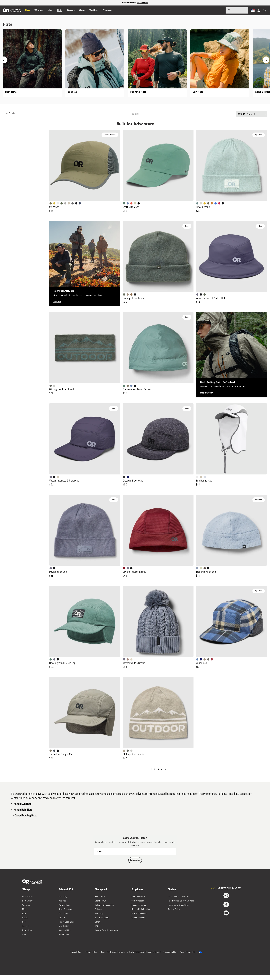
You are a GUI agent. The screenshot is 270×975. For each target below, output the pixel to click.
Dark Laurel (124, 294)
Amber (204, 203)
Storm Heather (124, 477)
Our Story (63, 897)
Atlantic (54, 751)
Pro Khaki (135, 203)
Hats (13, 113)
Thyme (197, 203)
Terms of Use (75, 952)
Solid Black (139, 203)
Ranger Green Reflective (51, 203)
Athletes (62, 901)
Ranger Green (208, 203)
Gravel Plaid (208, 659)
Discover (107, 10)
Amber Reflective (54, 203)
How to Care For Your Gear (106, 931)
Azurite (215, 203)
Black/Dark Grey (76, 203)
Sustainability (65, 931)
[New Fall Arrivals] (84, 256)
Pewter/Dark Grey (65, 203)
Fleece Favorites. (129, 3)
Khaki (201, 477)
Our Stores (63, 914)
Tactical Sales (174, 909)
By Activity (27, 931)
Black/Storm (54, 386)
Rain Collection (138, 897)
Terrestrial (128, 659)
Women (38, 10)
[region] (135, 2)
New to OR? (64, 926)
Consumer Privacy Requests (113, 952)
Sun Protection (137, 901)
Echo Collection (138, 918)
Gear (24, 922)
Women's (26, 905)
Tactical (25, 926)
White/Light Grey (58, 203)
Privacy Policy (91, 952)
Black (223, 203)
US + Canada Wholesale (178, 897)
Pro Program (64, 935)
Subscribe (135, 860)
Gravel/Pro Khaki (58, 477)
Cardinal (131, 203)
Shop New (57, 302)
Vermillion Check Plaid (212, 659)
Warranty (99, 914)
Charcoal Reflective (72, 203)
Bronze (212, 203)
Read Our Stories (66, 909)
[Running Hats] (157, 63)
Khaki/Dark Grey (69, 203)
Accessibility (170, 952)
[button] (264, 10)
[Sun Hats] (219, 63)
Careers (62, 918)
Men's (24, 909)
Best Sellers (27, 901)
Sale (24, 935)
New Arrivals (27, 897)
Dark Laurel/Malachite (51, 386)
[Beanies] (94, 63)
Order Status (100, 901)
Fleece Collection (138, 905)
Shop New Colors (206, 393)
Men (50, 10)
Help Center (100, 897)
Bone (131, 659)
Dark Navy (128, 477)
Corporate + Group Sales (178, 905)
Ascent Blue (128, 203)
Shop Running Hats (26, 815)
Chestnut (204, 568)
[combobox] (237, 10)
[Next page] (165, 769)
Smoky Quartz (197, 294)
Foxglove (219, 203)
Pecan (131, 294)
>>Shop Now (142, 3)
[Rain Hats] (32, 63)
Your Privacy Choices (189, 952)
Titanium (204, 477)
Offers (98, 922)
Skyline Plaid (197, 659)
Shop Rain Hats (23, 809)
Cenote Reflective (80, 203)
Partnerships (64, 905)
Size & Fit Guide (102, 918)
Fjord (197, 568)
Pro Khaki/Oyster (124, 751)
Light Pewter (201, 203)
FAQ (97, 926)
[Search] (221, 10)
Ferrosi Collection (139, 914)
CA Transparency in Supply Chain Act (145, 952)
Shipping (98, 909)
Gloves (25, 918)
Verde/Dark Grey (61, 203)
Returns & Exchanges (104, 905)
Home (5, 113)
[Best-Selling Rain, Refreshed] (231, 347)
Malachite (124, 203)
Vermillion (124, 568)
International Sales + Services (181, 901)
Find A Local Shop (66, 922)
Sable (128, 294)
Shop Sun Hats (23, 803)
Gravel (128, 386)
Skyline (131, 386)
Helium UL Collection (140, 909)
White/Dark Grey (197, 477)
